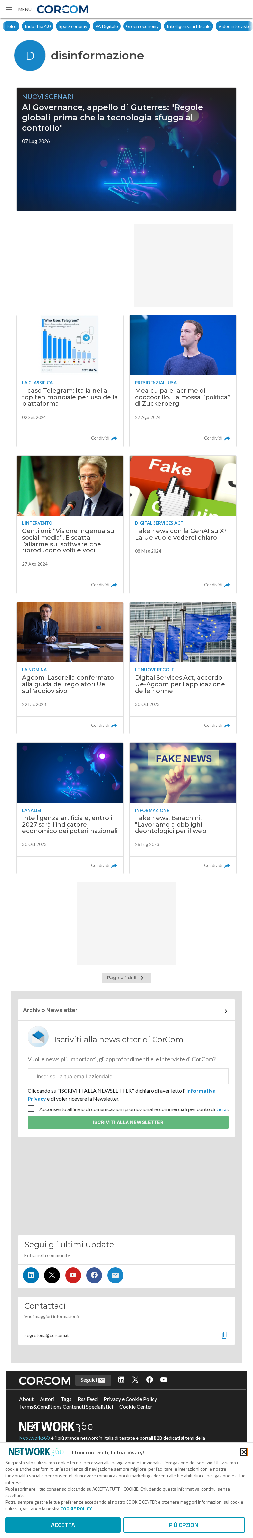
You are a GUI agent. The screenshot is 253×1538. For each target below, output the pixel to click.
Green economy (122, 26)
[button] (18, 9)
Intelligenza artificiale (169, 26)
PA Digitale (87, 26)
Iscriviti (128, 1122)
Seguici (89, 1379)
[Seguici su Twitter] (52, 1275)
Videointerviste (215, 26)
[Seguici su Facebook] (94, 1275)
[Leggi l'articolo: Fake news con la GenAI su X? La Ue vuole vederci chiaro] (183, 525)
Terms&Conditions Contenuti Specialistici (66, 1407)
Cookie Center (135, 1407)
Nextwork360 (34, 1438)
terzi (222, 1109)
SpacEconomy (53, 26)
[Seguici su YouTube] (73, 1275)
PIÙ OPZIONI (184, 1525)
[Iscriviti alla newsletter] (115, 1275)
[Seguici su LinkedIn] (31, 1275)
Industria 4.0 (18, 26)
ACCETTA (63, 1525)
